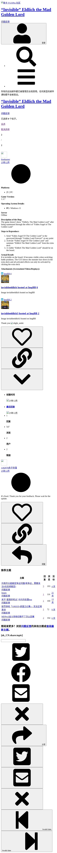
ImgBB (8, 274)
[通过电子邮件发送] (21, 702)
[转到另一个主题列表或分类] (26, 86)
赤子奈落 (12, 468)
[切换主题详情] (22, 379)
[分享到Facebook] (21, 682)
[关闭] (22, 714)
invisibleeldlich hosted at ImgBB (19, 287)
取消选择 (5, 129)
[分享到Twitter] (21, 661)
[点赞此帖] (22, 337)
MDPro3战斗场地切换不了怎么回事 (17, 616)
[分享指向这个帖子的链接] (22, 358)
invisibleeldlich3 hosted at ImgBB (20, 313)
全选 (3, 124)
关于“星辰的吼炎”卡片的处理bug (16, 599)
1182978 (4, 468)
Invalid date (46, 829)
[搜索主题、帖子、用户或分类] (26, 66)
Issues (3, 593)
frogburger (5, 159)
